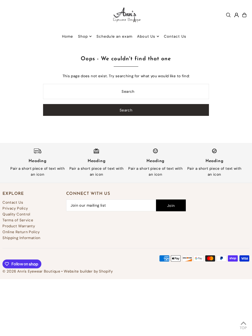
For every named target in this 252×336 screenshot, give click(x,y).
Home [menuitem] (67, 36)
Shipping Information (21, 237)
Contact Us (12, 202)
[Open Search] (228, 15)
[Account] (236, 15)
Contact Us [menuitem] (175, 36)
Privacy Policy (15, 208)
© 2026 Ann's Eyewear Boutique (31, 271)
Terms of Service (17, 220)
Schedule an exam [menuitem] (114, 36)
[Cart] (244, 15)
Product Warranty (18, 226)
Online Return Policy (21, 231)
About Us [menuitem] (146, 36)
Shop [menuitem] (83, 36)
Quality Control (16, 214)
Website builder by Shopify (88, 271)
